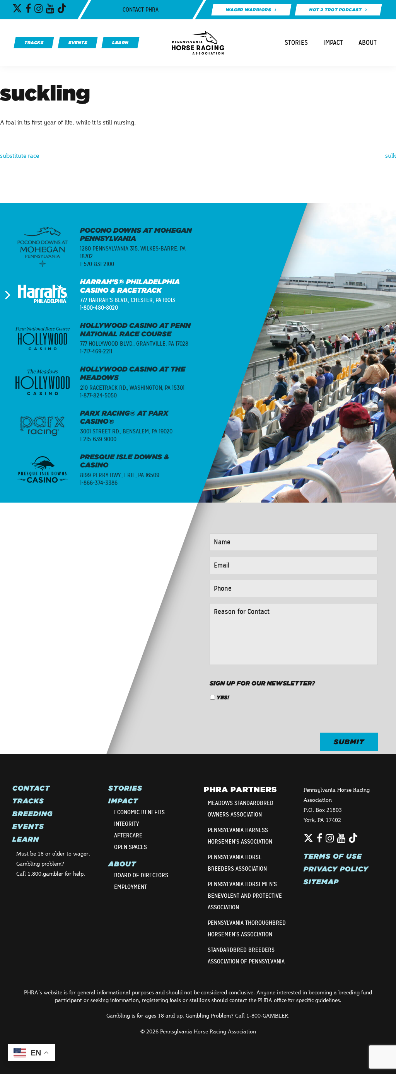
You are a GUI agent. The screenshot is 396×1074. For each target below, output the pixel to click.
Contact (31, 788)
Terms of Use (333, 856)
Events (28, 826)
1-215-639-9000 (98, 439)
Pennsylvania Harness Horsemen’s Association (240, 836)
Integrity (126, 824)
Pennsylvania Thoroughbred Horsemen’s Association (247, 928)
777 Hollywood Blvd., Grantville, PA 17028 (134, 344)
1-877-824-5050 (98, 395)
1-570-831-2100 (97, 264)
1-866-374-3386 (99, 483)
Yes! (223, 697)
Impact (333, 42)
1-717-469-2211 (96, 351)
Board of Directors (141, 875)
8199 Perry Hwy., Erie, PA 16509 (119, 475)
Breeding (32, 813)
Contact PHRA (141, 10)
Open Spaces (130, 847)
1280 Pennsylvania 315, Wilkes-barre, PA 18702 (133, 252)
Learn (25, 839)
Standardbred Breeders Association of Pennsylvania (246, 955)
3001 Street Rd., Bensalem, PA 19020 (126, 431)
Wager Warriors (248, 9)
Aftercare (128, 835)
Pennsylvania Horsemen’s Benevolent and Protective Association (245, 895)
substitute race (19, 155)
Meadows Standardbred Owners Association (240, 808)
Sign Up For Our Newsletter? (262, 683)
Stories (296, 42)
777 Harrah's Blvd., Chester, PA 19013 (127, 300)
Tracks (28, 801)
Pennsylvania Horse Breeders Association (237, 863)
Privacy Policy (336, 869)
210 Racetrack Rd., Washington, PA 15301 (132, 388)
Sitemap (321, 881)
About (367, 42)
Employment (130, 887)
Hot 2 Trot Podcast (335, 9)
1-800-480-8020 (99, 308)
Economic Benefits (139, 812)
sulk (390, 155)
